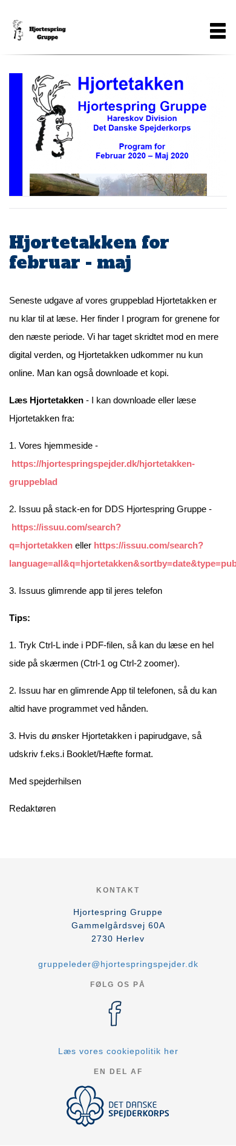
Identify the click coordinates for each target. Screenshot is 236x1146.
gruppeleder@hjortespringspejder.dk (118, 964)
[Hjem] (39, 31)
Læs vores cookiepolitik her (118, 1051)
